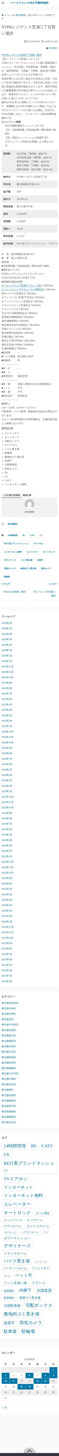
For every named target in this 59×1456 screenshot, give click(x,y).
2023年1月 (7, 856)
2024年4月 (7, 775)
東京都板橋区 (9, 1068)
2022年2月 (7, 916)
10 (5, 1381)
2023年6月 (7, 829)
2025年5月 (7, 704)
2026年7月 (7, 628)
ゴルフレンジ (10, 1232)
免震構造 (9, 1290)
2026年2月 (7, 655)
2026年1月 (7, 661)
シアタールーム (30, 1232)
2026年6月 (7, 634)
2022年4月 (7, 905)
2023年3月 (7, 845)
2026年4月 (7, 645)
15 (45, 1381)
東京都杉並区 (9, 1062)
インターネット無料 (13, 552)
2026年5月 (7, 639)
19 (21, 1386)
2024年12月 (8, 731)
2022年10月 (8, 872)
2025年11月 (8, 672)
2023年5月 (7, 834)
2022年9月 (7, 878)
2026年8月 (7, 623)
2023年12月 (8, 797)
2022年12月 (8, 862)
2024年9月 (7, 748)
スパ (46, 1232)
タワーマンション (17, 1238)
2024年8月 (7, 753)
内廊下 (40, 560)
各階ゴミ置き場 (29, 1297)
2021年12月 (8, 927)
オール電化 (43, 1213)
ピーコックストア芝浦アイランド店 (21, 285)
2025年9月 (7, 682)
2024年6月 (7, 764)
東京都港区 (13, 524)
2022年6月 (7, 894)
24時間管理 (13, 535)
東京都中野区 (9, 1014)
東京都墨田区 (9, 1041)
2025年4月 (7, 710)
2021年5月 (7, 965)
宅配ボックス (10, 568)
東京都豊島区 (9, 1117)
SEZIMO (52, 48)
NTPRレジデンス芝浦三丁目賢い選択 (22, 55)
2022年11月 (8, 867)
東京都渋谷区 (9, 1084)
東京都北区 (8, 1019)
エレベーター (32, 552)
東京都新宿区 (9, 1057)
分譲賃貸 (44, 1290)
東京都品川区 (9, 1035)
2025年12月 (8, 666)
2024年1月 (7, 791)
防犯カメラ (46, 568)
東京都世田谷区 (10, 1003)
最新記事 (27, 495)
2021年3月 (7, 975)
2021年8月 (7, 948)
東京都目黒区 (9, 1095)
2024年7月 (7, 759)
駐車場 (10, 1331)
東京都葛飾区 (9, 1111)
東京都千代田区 (10, 1024)
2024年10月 (8, 742)
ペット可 (23, 1275)
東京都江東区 (9, 1079)
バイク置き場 (26, 560)
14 (37, 1381)
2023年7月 (7, 824)
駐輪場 (7, 576)
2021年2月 (7, 981)
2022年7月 (7, 889)
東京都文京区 (9, 1051)
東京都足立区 (9, 1122)
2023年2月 (7, 851)
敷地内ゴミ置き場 (28, 568)
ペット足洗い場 (15, 1283)
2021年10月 (8, 938)
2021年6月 (7, 959)
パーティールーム (15, 1268)
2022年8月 (7, 883)
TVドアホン (38, 543)
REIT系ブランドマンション (16, 543)
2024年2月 (7, 786)
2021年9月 (7, 943)
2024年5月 (7, 769)
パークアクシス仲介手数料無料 (29, 2)
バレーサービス (41, 1262)
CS (41, 535)
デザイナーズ (10, 560)
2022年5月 (7, 900)
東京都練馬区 (9, 1100)
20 (29, 1386)
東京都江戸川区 (10, 1073)
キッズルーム (35, 1220)
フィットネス (40, 1268)
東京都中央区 (9, 1008)
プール (7, 1276)
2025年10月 (8, 677)
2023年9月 (7, 813)
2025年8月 (7, 688)
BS (23, 535)
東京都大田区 (9, 1046)
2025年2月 (7, 721)
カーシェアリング (13, 1220)
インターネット (18, 1187)
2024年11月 (8, 737)
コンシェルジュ (37, 1226)
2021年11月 (8, 932)
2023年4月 (7, 840)
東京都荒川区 (9, 1106)
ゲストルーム (12, 1226)
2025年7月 (7, 693)
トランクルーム (15, 1253)
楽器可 (9, 1323)
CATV (32, 535)
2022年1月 (7, 921)
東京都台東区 (9, 1030)
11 (13, 1381)
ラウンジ (39, 1283)
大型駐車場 (12, 1306)
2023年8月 (7, 818)
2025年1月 (7, 726)
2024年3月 (7, 780)
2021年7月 (7, 954)
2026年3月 (7, 650)
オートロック (49, 552)
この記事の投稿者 (11, 495)
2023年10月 (8, 807)
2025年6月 (7, 699)
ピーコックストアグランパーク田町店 (22, 289)
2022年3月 (7, 910)
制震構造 (9, 1297)
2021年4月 (7, 970)
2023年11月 (8, 802)
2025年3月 (7, 715)
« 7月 (4, 1407)
